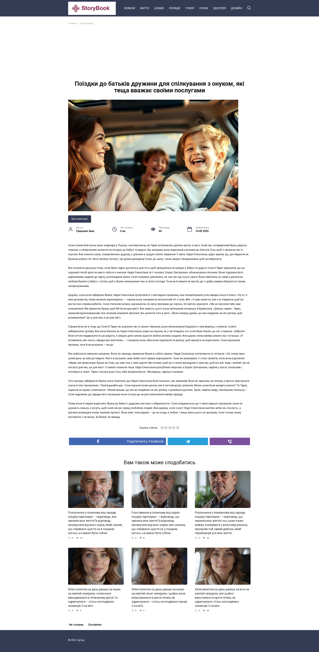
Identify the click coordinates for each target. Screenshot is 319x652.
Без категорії (79, 218)
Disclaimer (95, 624)
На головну (76, 624)
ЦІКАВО (159, 8)
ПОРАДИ (174, 8)
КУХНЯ (203, 8)
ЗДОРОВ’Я (219, 8)
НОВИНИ (129, 8)
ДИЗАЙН (236, 8)
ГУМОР (189, 8)
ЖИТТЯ (144, 8)
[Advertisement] (159, 52)
